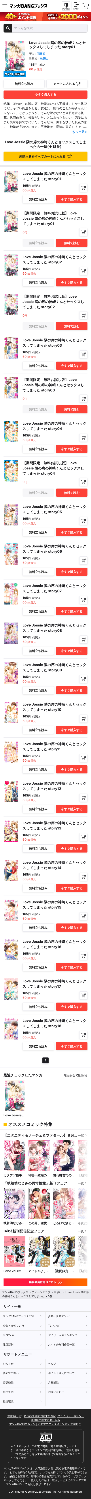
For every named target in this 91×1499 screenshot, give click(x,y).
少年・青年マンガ (58, 1316)
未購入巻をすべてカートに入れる (42, 156)
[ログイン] (75, 5)
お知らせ (8, 1363)
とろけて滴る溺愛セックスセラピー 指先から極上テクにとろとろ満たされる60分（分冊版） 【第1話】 (64, 1223)
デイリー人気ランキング (62, 1335)
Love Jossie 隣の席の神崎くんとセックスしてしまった (14, 1115)
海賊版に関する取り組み (45, 1420)
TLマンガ (53, 1325)
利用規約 (8, 1392)
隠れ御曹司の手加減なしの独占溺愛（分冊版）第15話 (64, 1175)
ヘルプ (52, 1363)
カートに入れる (64, 83)
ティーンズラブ (41, 1292)
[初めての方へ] (66, 6)
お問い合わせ (56, 1392)
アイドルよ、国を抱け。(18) (39, 1271)
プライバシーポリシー (70, 1416)
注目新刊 (8, 1344)
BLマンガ (8, 1335)
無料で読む (72, 243)
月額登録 (8, 1382)
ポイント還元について (61, 1373)
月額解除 (53, 1382)
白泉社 (44, 58)
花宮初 (41, 53)
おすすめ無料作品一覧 (61, 1344)
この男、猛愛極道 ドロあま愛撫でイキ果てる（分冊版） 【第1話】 (39, 1223)
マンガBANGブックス (15, 1292)
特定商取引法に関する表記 (40, 1416)
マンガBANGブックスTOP (18, 1316)
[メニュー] (5, 6)
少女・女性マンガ (13, 1325)
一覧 (81, 1135)
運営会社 (13, 1416)
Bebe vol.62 (12, 1271)
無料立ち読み (24, 83)
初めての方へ (11, 1373)
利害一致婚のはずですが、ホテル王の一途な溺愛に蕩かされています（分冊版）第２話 (39, 1175)
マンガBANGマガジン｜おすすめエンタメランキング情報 (43, 1424)
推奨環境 (8, 1401)
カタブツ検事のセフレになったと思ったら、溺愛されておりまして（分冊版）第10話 (14, 1175)
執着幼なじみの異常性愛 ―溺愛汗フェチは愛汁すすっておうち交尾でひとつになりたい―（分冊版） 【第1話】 (14, 1223)
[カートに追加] (83, 188)
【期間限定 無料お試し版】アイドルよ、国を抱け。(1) (64, 1271)
